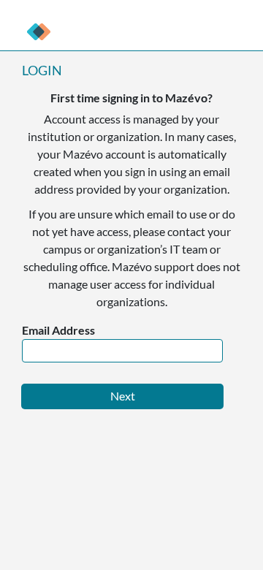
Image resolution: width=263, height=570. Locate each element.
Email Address (58, 330)
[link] (38, 31)
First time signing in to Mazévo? (131, 97)
